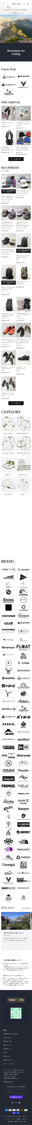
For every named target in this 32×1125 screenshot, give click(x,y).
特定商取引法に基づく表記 (10, 1034)
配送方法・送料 (7, 1041)
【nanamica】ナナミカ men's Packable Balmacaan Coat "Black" (7, 148)
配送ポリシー (25, 1119)
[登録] (24, 1091)
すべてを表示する (16, 159)
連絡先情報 (10, 1121)
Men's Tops (7, 433)
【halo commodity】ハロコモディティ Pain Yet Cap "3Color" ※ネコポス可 (23, 192)
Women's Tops (7, 453)
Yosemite (9, 1116)
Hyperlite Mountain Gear (16, 54)
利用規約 (19, 1119)
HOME (5, 1030)
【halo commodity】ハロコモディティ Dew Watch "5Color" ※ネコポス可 (23, 148)
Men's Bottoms (22, 433)
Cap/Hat (7, 494)
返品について (7, 1045)
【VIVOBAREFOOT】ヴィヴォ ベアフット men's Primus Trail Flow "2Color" (8, 341)
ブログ (5, 1052)
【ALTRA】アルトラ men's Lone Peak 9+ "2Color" (8, 393)
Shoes (7, 475)
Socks (22, 494)
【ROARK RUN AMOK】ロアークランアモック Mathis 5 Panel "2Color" (8, 251)
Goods (22, 515)
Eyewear (8, 515)
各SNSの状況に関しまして (14, 933)
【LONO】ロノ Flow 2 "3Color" (7, 123)
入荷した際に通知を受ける (8, 191)
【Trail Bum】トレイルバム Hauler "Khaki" (23, 282)
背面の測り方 (7, 1049)
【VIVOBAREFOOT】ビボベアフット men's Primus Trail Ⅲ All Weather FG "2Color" (23, 342)
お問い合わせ (7, 1056)
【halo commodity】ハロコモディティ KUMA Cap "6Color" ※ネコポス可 (8, 197)
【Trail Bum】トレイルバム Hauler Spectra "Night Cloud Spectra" (8, 315)
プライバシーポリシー (9, 1064)
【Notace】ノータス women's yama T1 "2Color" (21, 368)
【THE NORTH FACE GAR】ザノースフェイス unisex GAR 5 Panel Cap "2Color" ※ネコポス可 (7, 224)
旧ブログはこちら (8, 1081)
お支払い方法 (7, 1037)
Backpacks (22, 475)
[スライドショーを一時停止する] (30, 63)
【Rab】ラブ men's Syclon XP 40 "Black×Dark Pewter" (8, 289)
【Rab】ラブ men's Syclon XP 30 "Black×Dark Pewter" (23, 257)
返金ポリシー (26, 1116)
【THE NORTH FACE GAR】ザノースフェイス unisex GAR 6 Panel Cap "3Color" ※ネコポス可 (22, 224)
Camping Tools (22, 535)
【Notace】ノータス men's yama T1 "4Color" (8, 367)
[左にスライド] (12, 953)
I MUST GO (8, 554)
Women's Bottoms (23, 453)
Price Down (22, 554)
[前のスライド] (12, 63)
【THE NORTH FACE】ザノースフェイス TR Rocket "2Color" (23, 315)
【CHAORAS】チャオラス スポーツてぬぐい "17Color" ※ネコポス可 (23, 124)
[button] (3, 4)
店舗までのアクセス (8, 1060)
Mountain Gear (7, 535)
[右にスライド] (19, 953)
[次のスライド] (19, 63)
